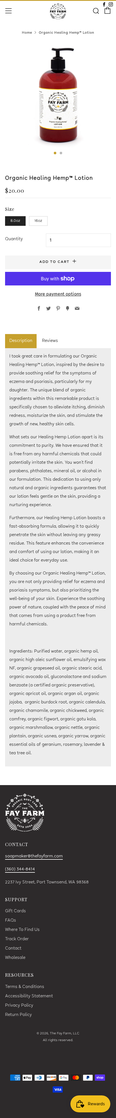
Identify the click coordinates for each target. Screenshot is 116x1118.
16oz (38, 221)
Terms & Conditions (24, 987)
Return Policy (18, 1015)
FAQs (10, 920)
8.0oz (15, 221)
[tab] (55, 153)
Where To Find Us (22, 930)
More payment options (58, 294)
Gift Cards (15, 911)
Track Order (17, 939)
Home (27, 33)
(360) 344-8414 (20, 869)
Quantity (14, 239)
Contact (13, 948)
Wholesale (15, 958)
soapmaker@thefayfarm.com (34, 856)
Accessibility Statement (29, 996)
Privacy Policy (19, 1005)
